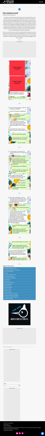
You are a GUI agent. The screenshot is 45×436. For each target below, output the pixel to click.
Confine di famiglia (8, 287)
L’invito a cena (7, 279)
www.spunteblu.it (10, 423)
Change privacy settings (8, 430)
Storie (4, 6)
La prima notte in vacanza (9, 276)
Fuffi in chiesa (7, 280)
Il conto (6, 273)
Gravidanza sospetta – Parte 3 (10, 268)
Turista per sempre (8, 292)
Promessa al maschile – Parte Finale (11, 295)
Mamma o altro (8, 290)
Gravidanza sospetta (9, 298)
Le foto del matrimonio (9, 271)
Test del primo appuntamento (10, 277)
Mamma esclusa (8, 285)
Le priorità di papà (8, 284)
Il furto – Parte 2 (8, 288)
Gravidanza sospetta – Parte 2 (10, 274)
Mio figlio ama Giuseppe (9, 282)
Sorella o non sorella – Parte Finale (11, 293)
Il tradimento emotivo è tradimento (11, 296)
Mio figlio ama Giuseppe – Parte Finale (12, 269)
